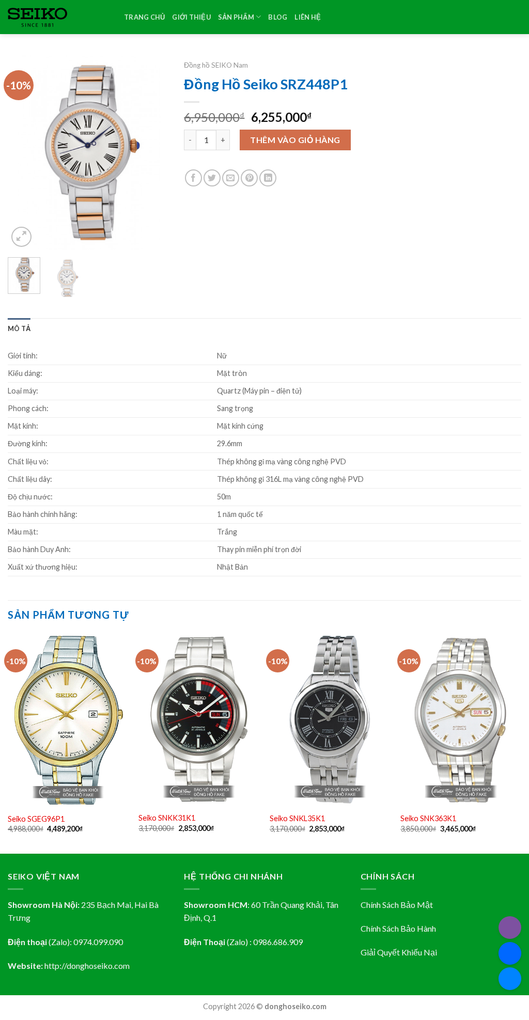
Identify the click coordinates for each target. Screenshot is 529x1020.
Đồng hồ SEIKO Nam (216, 65)
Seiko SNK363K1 (428, 818)
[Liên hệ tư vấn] (510, 978)
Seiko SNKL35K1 (297, 818)
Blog (277, 17)
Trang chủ (144, 17)
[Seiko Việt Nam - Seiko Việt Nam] (58, 17)
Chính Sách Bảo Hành (398, 928)
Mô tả (19, 328)
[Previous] (23, 152)
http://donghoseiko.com (87, 965)
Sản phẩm (236, 17)
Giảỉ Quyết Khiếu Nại (399, 952)
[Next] (152, 152)
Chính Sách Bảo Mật (397, 904)
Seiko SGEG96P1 (36, 818)
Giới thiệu (191, 17)
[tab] (19, 328)
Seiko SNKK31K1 (166, 817)
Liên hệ (307, 17)
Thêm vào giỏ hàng (295, 140)
